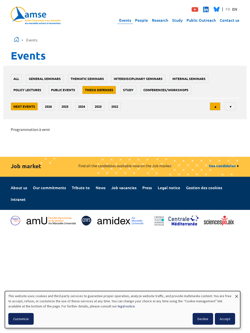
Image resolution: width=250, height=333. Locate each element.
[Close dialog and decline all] (236, 294)
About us (19, 187)
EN (234, 9)
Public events (63, 90)
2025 (65, 106)
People (141, 20)
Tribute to (81, 187)
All (16, 79)
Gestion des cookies (204, 187)
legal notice (126, 306)
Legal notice (169, 187)
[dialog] (122, 309)
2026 (48, 106)
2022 (114, 106)
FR (228, 9)
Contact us (229, 20)
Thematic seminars (87, 79)
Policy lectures (27, 90)
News (100, 187)
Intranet (18, 199)
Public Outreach (201, 20)
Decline (203, 319)
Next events (24, 106)
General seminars (45, 79)
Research (160, 20)
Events (125, 20)
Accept (225, 319)
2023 (98, 106)
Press (147, 187)
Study (177, 20)
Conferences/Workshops (165, 90)
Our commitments (49, 187)
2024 (81, 106)
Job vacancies (123, 187)
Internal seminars (189, 79)
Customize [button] (21, 319)
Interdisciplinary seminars (138, 79)
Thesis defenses (99, 90)
